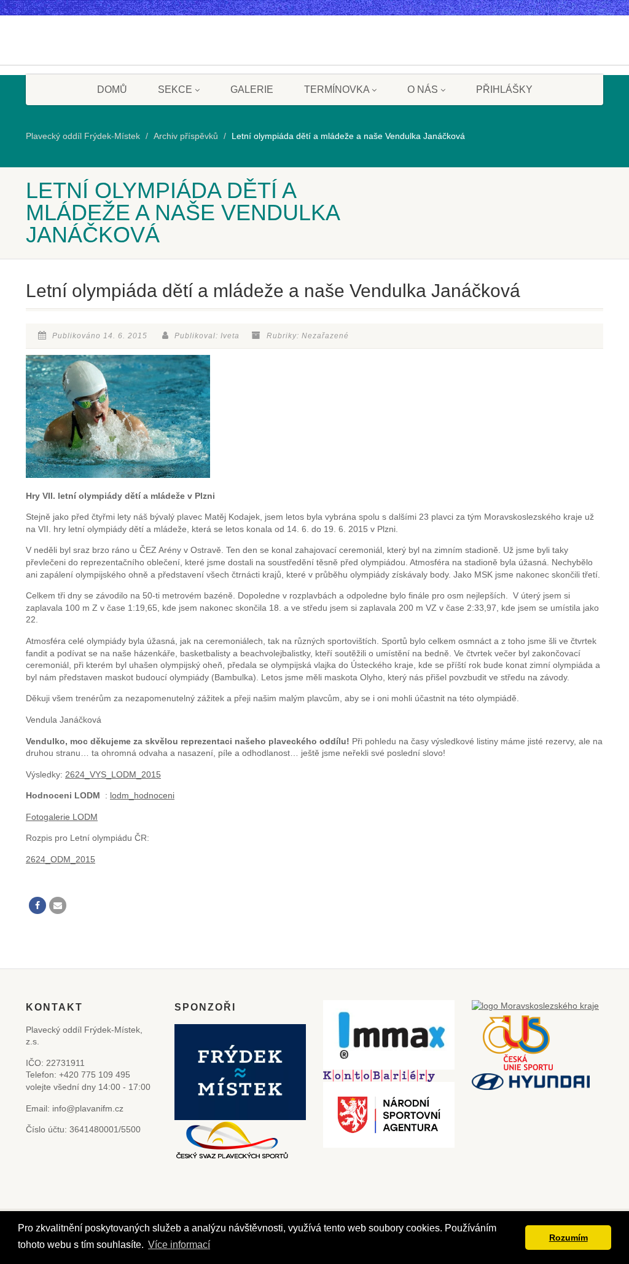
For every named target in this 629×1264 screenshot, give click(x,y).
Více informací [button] (179, 1244)
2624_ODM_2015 (60, 859)
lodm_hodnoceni (142, 795)
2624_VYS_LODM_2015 (113, 774)
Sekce (175, 89)
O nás (422, 89)
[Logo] (72, 68)
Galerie (251, 89)
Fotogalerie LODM (62, 817)
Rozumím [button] (568, 1237)
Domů (112, 89)
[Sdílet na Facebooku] (37, 905)
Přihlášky (504, 89)
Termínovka (336, 89)
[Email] (57, 905)
